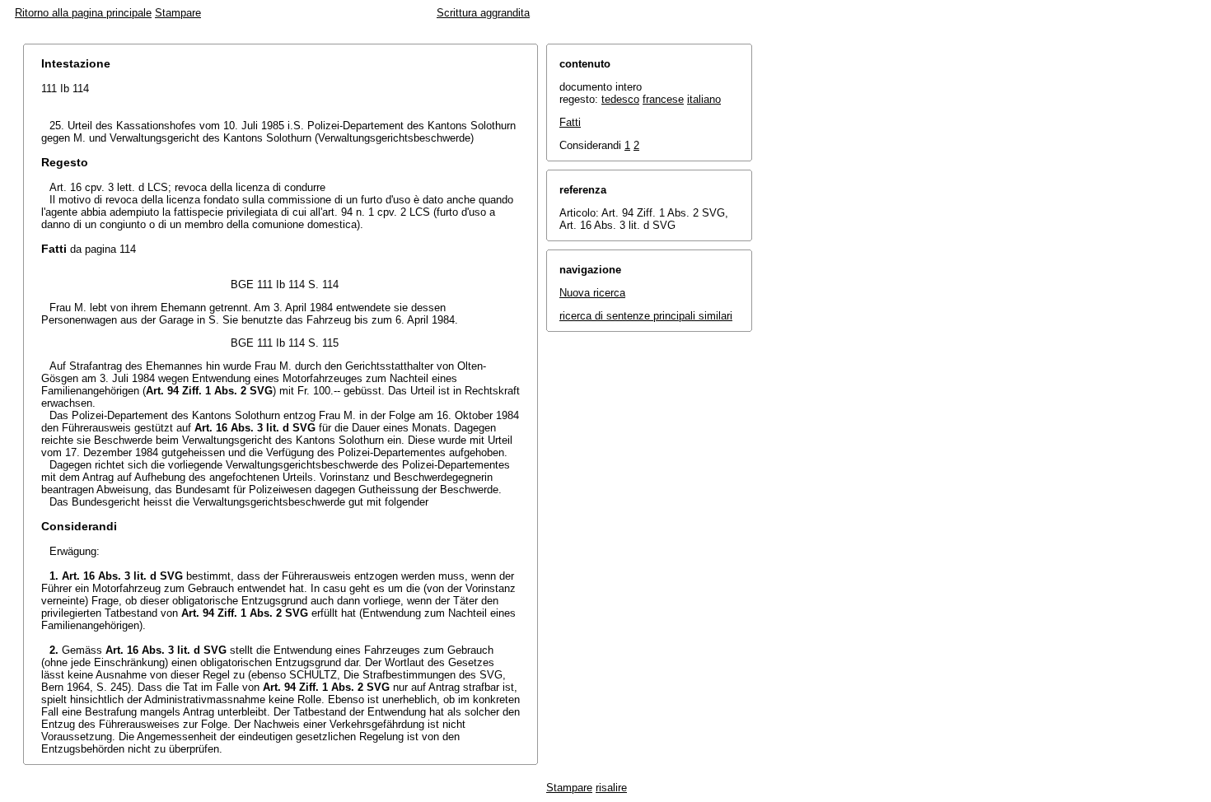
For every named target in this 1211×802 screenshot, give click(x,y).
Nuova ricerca (592, 293)
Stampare (178, 13)
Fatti (570, 122)
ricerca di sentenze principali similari (645, 316)
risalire (611, 787)
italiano (704, 99)
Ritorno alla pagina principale (83, 13)
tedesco (620, 99)
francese (663, 99)
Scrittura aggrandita (483, 13)
